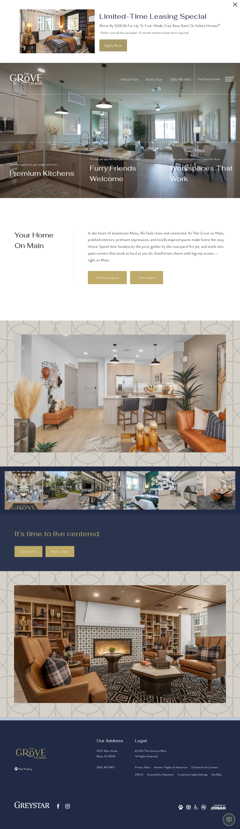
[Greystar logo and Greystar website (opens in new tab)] (32, 806)
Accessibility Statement (160, 774)
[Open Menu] (229, 79)
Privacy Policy (142, 767)
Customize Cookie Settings (192, 774)
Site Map (216, 774)
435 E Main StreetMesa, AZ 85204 (107, 753)
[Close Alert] (235, 5)
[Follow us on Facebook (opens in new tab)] (58, 806)
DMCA (139, 774)
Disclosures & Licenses (204, 767)
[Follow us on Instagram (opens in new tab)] (67, 806)
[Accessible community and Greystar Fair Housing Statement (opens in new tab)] (196, 807)
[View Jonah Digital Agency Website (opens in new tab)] (218, 807)
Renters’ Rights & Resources (171, 767)
